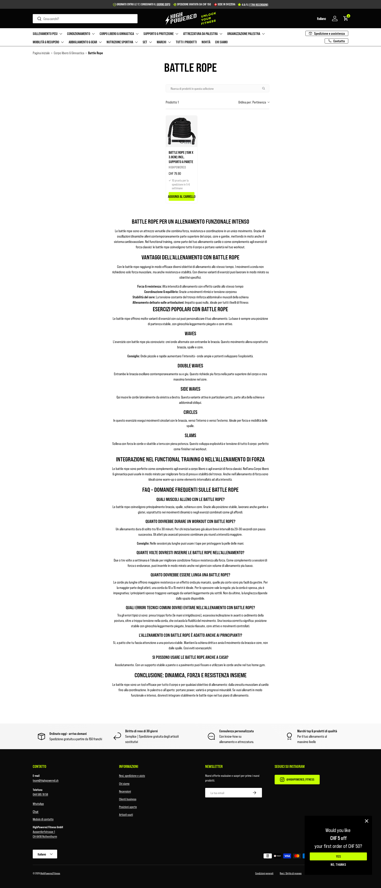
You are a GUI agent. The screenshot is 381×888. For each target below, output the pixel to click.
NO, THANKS (338, 864)
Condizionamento (78, 33)
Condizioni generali (264, 873)
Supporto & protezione (158, 33)
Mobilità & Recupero (46, 42)
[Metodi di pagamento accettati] (271, 856)
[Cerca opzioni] (265, 88)
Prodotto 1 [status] (172, 102)
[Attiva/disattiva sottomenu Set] (150, 42)
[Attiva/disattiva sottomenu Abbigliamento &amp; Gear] (100, 42)
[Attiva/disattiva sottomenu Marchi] (169, 42)
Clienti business (127, 799)
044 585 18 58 (40, 794)
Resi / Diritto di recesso (291, 873)
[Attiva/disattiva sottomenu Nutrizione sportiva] (136, 42)
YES (338, 856)
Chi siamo (221, 42)
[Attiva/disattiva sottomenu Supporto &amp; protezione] (176, 33)
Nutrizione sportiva (120, 42)
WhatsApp (38, 803)
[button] (321, 18)
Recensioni (125, 791)
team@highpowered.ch (46, 780)
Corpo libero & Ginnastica (117, 33)
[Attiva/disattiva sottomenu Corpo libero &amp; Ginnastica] (137, 33)
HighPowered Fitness (50, 873)
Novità (206, 42)
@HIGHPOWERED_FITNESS (300, 779)
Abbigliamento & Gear (83, 42)
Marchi (161, 42)
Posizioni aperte (128, 807)
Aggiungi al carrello (181, 196)
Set (145, 42)
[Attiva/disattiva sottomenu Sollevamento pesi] (60, 33)
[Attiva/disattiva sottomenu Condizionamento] (93, 33)
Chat (35, 811)
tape (198, 543)
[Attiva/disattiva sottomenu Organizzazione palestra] (263, 33)
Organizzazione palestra (243, 33)
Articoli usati (126, 814)
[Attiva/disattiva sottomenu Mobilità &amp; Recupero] (62, 42)
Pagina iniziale (41, 53)
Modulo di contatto (43, 819)
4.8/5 (255, 4)
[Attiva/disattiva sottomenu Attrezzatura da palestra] (220, 33)
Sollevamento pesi (45, 33)
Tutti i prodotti (186, 42)
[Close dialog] (366, 820)
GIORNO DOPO (163, 4)
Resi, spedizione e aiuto (132, 775)
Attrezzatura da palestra (200, 33)
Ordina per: (252, 102)
